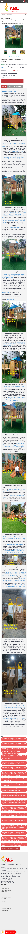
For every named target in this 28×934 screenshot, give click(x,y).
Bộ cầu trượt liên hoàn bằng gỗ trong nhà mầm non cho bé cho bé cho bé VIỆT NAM (13, 762)
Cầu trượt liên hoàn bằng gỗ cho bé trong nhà (12, 23)
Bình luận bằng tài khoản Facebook (10, 848)
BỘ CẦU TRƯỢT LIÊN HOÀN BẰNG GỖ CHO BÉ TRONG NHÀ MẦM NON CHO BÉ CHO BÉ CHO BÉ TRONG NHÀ (14, 757)
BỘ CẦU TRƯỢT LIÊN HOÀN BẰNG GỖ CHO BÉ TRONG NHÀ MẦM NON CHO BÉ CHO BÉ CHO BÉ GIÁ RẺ (14, 827)
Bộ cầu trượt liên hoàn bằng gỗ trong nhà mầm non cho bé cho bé (13, 784)
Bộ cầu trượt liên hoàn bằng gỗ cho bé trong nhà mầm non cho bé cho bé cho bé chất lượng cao (14, 399)
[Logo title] (14, 8)
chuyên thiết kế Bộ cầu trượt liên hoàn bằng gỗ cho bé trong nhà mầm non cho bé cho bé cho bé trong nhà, (14, 445)
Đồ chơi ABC (5, 292)
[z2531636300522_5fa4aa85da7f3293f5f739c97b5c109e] (22, 52)
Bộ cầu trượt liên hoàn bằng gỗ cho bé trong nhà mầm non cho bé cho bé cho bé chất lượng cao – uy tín (14, 802)
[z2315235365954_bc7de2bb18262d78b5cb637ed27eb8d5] (14, 52)
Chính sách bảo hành (7, 895)
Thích (3, 67)
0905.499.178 (10, 932)
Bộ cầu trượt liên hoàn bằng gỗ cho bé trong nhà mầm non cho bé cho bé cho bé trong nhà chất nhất (13, 276)
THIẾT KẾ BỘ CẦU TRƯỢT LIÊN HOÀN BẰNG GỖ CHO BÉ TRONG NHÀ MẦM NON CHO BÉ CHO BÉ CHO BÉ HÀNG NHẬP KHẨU (13, 750)
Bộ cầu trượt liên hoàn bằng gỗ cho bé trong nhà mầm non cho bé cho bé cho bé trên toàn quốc (13, 145)
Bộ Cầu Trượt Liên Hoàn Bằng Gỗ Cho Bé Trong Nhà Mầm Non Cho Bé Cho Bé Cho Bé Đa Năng (14, 388)
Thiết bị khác (5, 910)
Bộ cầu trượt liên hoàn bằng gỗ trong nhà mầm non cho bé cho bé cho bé (13, 779)
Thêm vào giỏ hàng (16, 81)
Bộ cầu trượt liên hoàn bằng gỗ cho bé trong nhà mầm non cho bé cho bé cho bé (14, 739)
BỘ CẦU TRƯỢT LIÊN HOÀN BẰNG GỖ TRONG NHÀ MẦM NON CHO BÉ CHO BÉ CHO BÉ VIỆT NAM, (15, 157)
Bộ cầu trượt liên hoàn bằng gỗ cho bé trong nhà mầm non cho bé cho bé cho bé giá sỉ (14, 789)
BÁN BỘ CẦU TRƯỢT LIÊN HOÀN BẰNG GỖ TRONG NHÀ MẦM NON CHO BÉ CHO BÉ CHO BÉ (13, 820)
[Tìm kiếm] (25, 14)
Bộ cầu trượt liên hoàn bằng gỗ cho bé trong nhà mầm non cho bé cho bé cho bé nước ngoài (14, 768)
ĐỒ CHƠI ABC (6, 233)
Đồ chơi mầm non (6, 904)
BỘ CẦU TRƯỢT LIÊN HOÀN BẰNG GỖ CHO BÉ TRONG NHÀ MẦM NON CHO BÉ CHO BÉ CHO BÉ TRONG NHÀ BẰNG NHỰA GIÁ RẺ (14, 839)
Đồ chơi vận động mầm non (8, 906)
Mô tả (4, 86)
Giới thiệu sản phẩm (6, 890)
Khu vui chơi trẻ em (6, 908)
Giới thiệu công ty (6, 888)
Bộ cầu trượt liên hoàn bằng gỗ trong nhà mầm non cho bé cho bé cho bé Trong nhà (13, 833)
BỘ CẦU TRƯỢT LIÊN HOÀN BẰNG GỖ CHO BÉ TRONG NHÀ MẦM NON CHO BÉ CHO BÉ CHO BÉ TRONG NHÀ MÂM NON (14, 809)
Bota (17, 933)
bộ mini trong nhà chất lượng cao (15, 151)
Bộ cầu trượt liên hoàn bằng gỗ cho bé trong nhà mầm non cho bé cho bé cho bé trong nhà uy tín (14, 814)
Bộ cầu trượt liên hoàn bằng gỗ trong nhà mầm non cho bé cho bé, (13, 220)
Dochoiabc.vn (10, 299)
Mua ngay (5, 81)
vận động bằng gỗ (15, 227)
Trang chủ (3, 18)
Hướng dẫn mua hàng (15, 86)
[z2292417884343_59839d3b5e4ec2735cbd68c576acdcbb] (5, 52)
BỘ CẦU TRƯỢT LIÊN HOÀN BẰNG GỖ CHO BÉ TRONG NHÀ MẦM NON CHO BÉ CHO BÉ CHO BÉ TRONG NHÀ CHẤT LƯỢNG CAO (14, 774)
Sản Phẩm (9, 18)
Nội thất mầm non (6, 902)
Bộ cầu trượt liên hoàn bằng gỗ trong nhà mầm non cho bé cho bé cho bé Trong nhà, (14, 343)
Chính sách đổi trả (6, 897)
